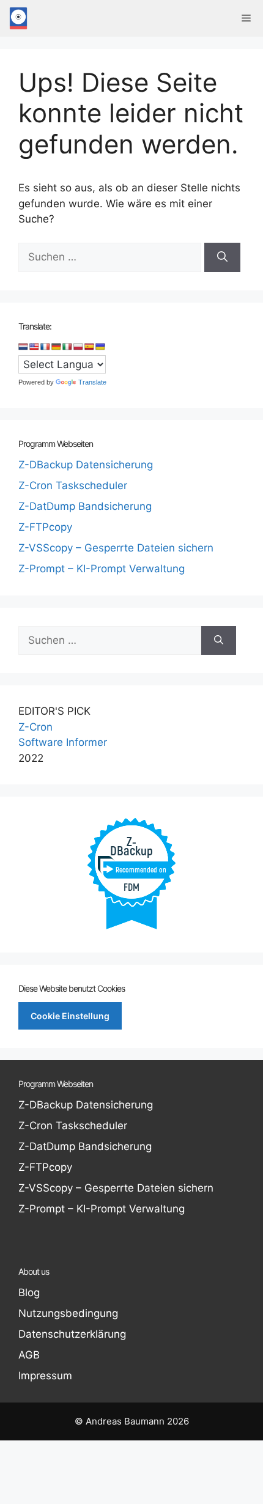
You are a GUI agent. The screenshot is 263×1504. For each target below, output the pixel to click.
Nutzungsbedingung (68, 1313)
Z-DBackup (131, 846)
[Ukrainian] (100, 346)
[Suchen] (222, 257)
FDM (131, 887)
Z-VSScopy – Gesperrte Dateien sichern (115, 548)
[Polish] (78, 346)
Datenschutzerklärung (72, 1334)
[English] (34, 346)
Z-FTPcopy (45, 527)
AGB (29, 1355)
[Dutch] (23, 346)
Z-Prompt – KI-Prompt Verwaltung (101, 568)
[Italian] (67, 346)
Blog (29, 1292)
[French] (45, 346)
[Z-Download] (18, 18)
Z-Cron (35, 727)
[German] (56, 346)
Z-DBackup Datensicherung (85, 465)
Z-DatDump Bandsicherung (85, 506)
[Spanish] (89, 346)
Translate (92, 382)
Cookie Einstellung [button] (70, 1016)
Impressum (45, 1375)
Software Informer (62, 742)
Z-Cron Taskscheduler (72, 485)
